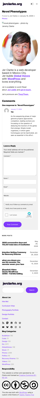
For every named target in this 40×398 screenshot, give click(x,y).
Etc (3, 344)
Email (6, 187)
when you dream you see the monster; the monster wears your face (13, 262)
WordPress (14, 78)
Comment (7, 156)
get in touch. (25, 90)
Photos (4, 19)
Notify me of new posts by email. (16, 208)
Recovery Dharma (8, 358)
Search (31, 290)
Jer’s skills (11, 90)
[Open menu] (37, 4)
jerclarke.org (12, 4)
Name (6, 178)
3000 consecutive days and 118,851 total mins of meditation (16, 244)
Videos (4, 361)
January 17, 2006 (16, 109)
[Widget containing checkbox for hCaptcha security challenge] (18, 215)
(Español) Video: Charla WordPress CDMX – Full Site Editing (12, 272)
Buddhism (6, 336)
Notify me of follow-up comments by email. (19, 204)
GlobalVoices (7, 347)
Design (4, 341)
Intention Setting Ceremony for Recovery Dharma (14, 253)
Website (6, 195)
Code (4, 338)
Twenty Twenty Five (26, 395)
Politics (4, 356)
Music (4, 350)
